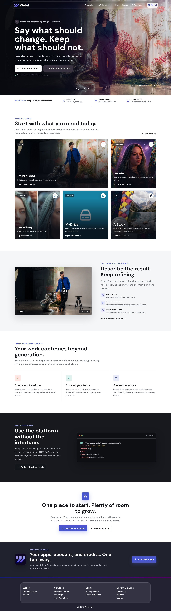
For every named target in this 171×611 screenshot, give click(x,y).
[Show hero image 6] (148, 85)
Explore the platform (85, 89)
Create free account (75, 528)
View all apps (147, 133)
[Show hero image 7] (149, 85)
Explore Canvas (28, 60)
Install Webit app (146, 559)
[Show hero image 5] (146, 85)
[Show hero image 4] (144, 85)
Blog (117, 5)
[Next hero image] (154, 85)
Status (125, 5)
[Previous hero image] (133, 85)
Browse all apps (98, 528)
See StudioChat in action (112, 318)
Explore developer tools (32, 467)
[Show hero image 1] (137, 85)
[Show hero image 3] (141, 85)
